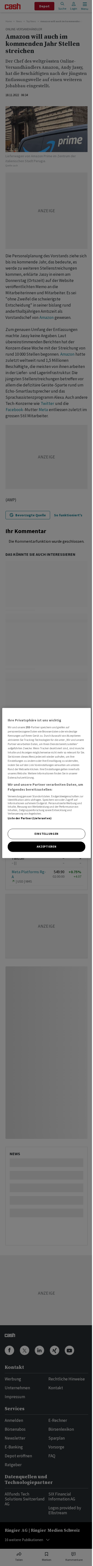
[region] (46, 783)
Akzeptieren (46, 846)
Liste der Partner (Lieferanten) (30, 818)
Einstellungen (46, 833)
